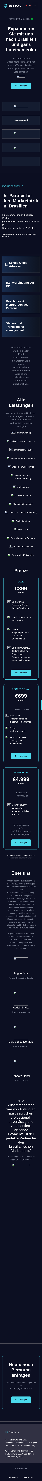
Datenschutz (28, 1477)
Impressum (13, 1477)
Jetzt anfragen (21, 673)
